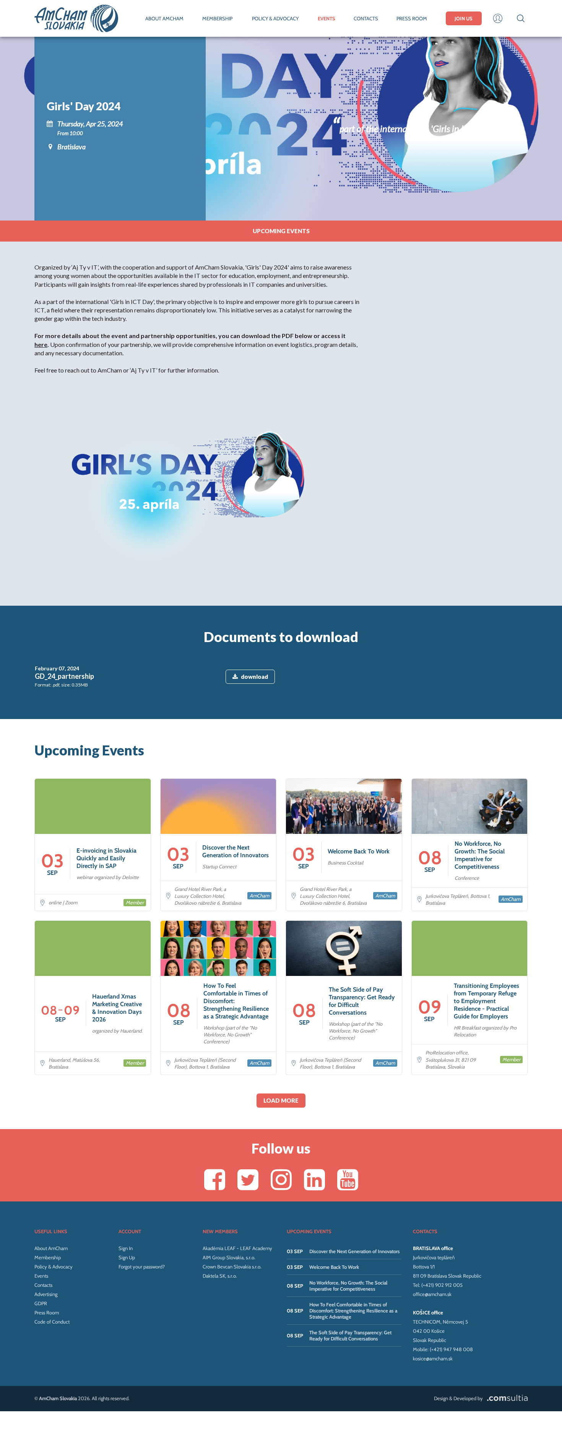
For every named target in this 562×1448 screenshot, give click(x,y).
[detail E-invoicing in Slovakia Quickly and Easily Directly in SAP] (93, 845)
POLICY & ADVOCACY (275, 18)
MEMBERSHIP (217, 18)
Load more (281, 1100)
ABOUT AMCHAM (164, 18)
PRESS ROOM (411, 18)
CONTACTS (366, 18)
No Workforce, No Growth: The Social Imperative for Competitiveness (348, 1286)
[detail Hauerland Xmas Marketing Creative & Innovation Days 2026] (93, 998)
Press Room (46, 1312)
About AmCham (51, 1248)
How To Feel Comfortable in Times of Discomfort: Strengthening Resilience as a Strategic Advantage (353, 1310)
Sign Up (127, 1257)
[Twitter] (247, 1179)
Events (41, 1276)
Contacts (43, 1285)
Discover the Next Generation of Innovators (354, 1251)
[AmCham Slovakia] (76, 18)
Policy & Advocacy (53, 1266)
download (254, 676)
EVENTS (326, 18)
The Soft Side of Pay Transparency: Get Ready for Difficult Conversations (350, 1335)
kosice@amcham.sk (433, 1358)
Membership (47, 1257)
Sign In (126, 1248)
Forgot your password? (142, 1266)
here (40, 344)
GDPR (40, 1303)
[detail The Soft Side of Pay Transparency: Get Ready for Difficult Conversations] (344, 998)
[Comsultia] (506, 1398)
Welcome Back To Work (334, 1267)
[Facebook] (214, 1179)
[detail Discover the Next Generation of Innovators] (218, 845)
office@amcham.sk (432, 1294)
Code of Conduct (52, 1322)
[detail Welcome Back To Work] (344, 845)
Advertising (45, 1294)
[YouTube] (347, 1179)
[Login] (498, 18)
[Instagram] (281, 1179)
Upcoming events (281, 230)
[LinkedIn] (314, 1179)
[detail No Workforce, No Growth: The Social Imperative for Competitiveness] (470, 845)
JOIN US (464, 18)
